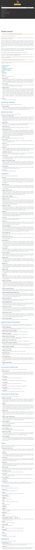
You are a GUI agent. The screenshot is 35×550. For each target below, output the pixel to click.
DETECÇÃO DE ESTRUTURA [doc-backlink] (9, 394)
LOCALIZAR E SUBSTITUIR (6, 69)
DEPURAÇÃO (3, 16)
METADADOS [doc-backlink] (5, 486)
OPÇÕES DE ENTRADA (4, 9)
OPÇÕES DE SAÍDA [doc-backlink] (7, 112)
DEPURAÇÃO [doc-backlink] (5, 539)
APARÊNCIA (3, 11)
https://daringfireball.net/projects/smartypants (17, 300)
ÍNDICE (2, 14)
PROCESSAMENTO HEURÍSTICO (5, 12)
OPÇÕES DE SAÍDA (4, 10)
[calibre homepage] (17, 2)
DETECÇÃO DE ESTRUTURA (6, 70)
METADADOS (3, 15)
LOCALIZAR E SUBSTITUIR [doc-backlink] (9, 367)
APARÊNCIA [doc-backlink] (5, 174)
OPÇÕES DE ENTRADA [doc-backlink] (8, 102)
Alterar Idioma (4, 6)
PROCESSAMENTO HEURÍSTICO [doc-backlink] (10, 322)
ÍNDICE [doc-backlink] (3, 443)
